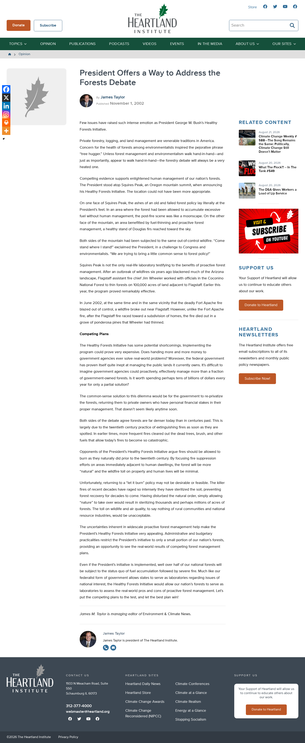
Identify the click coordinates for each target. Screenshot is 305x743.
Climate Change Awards (144, 702)
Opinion (48, 44)
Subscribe (48, 25)
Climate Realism (188, 702)
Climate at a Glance (191, 693)
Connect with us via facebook (265, 6)
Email (113, 648)
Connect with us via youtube (285, 6)
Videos (149, 44)
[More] (6, 131)
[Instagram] (6, 114)
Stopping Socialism (190, 719)
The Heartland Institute (152, 18)
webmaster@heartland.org (88, 712)
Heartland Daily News (142, 684)
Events (177, 44)
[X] (6, 97)
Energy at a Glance (190, 711)
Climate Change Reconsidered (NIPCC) (143, 713)
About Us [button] (245, 44)
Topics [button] (15, 44)
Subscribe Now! (257, 379)
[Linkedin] (6, 106)
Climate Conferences (192, 684)
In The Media (210, 44)
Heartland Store (138, 693)
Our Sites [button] (282, 44)
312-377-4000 (79, 706)
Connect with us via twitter (275, 6)
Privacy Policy (68, 737)
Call (106, 648)
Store (252, 7)
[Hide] (3, 139)
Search (292, 25)
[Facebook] (6, 89)
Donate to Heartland (261, 305)
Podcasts (119, 44)
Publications (82, 44)
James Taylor (113, 97)
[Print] (6, 122)
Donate (18, 25)
